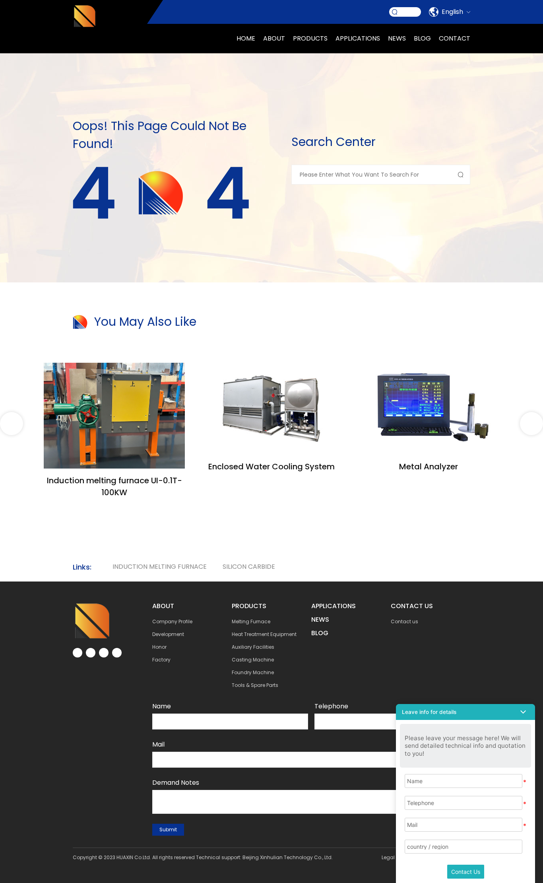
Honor (159, 647)
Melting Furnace (251, 621)
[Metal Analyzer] (428, 367)
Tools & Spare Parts (255, 685)
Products (310, 38)
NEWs (320, 619)
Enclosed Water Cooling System (271, 466)
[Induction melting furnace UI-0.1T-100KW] (114, 367)
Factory (161, 659)
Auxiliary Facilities (253, 647)
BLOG (319, 633)
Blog (422, 38)
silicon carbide (249, 566)
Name (161, 706)
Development (168, 634)
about (274, 38)
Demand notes (175, 782)
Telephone (331, 706)
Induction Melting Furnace (159, 566)
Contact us (404, 621)
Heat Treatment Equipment (264, 634)
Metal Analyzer (428, 466)
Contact (454, 38)
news (397, 38)
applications (357, 38)
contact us (412, 606)
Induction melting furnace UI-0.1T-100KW (114, 486)
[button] (531, 423)
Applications (333, 606)
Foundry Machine (253, 672)
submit (168, 829)
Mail (158, 744)
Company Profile (172, 621)
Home (246, 38)
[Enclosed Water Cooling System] (271, 367)
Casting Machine (253, 659)
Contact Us (465, 871)
